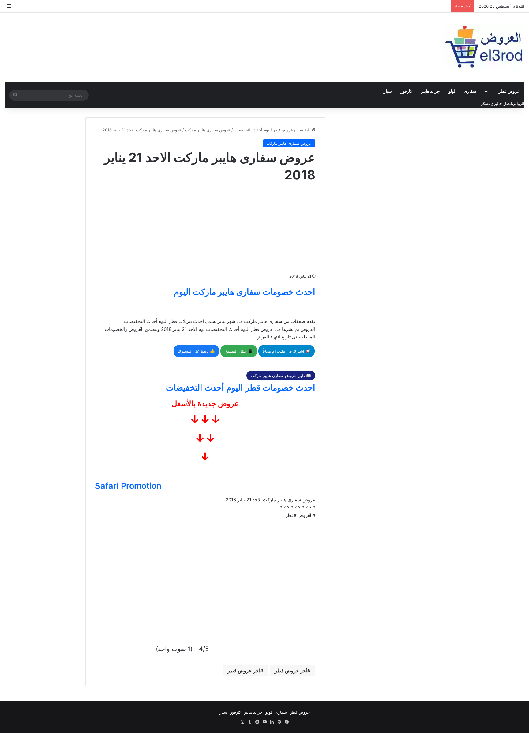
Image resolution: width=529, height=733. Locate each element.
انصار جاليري (501, 103)
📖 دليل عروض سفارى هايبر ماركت (281, 375)
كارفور (406, 91)
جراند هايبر (430, 91)
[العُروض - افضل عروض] (483, 47)
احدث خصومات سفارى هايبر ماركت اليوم (244, 292)
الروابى (518, 103)
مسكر (486, 103)
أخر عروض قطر (291, 671)
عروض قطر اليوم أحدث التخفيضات (263, 129)
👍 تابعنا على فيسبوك (196, 351)
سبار (388, 91)
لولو (451, 91)
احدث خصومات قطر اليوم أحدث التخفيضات (240, 388)
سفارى (470, 91)
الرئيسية (304, 129)
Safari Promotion (128, 486)
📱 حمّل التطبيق (239, 351)
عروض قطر (509, 91)
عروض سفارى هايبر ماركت (208, 129)
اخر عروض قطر (243, 671)
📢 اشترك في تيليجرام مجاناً (286, 351)
